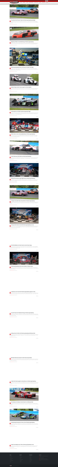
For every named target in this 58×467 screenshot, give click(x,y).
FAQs (10, 461)
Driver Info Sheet (21, 459)
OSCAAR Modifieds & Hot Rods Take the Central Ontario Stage (21, 245)
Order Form (31, 460)
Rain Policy (11, 459)
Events (21, 2)
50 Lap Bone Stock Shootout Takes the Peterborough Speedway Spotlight (23, 20)
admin (11, 71)
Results (20, 461)
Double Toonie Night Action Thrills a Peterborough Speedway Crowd (22, 444)
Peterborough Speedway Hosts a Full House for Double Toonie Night (22, 67)
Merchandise (43, 2)
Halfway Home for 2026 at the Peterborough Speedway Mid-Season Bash (23, 333)
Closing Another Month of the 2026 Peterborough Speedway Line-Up (22, 224)
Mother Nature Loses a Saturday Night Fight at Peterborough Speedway (23, 133)
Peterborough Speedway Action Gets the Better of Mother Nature (22, 266)
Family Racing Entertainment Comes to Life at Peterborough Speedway (23, 422)
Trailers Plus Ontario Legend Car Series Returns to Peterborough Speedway (23, 381)
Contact (30, 461)
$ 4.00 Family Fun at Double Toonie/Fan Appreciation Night (20, 111)
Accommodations (11, 460)
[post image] (24, 12)
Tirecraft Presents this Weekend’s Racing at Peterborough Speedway (22, 312)
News (13, 71)
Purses (20, 458)
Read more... (37, 116)
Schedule (30, 458)
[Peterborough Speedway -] (14, 2)
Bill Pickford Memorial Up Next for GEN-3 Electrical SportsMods (21, 357)
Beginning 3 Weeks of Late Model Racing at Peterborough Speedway (22, 41)
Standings (21, 460)
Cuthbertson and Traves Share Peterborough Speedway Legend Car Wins (23, 291)
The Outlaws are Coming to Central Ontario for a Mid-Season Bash (22, 401)
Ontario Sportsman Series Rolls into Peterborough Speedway (21, 156)
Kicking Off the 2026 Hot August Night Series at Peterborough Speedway (23, 178)
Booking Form (31, 459)
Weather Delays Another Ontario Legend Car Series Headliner (21, 87)
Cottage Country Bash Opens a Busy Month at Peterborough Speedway (23, 200)
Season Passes (11, 458)
